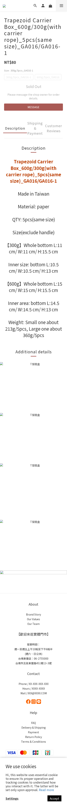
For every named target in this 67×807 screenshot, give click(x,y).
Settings (12, 798)
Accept (54, 798)
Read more (46, 789)
